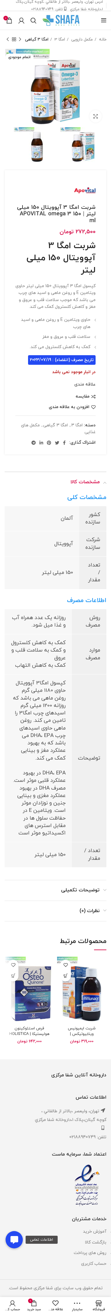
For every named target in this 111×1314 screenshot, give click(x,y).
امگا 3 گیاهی (36, 39)
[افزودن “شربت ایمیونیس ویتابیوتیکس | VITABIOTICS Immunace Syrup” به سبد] (65, 976)
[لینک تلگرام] (34, 443)
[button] (14, 1239)
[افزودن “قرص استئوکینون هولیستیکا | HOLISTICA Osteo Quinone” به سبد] (13, 976)
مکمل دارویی (81, 39)
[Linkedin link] (41, 443)
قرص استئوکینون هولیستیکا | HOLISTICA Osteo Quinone (29, 1034)
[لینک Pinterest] (49, 443)
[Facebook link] (64, 443)
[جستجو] (33, 20)
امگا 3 (59, 39)
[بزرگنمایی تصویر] (95, 116)
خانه (102, 39)
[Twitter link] (57, 443)
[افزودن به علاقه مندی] (65, 965)
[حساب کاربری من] (21, 20)
